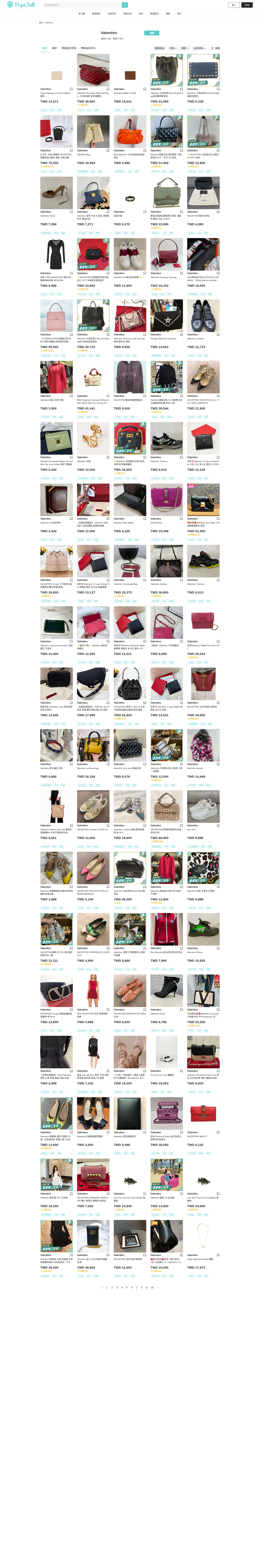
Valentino (49, 23)
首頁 (41, 23)
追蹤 (152, 33)
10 (152, 1287)
